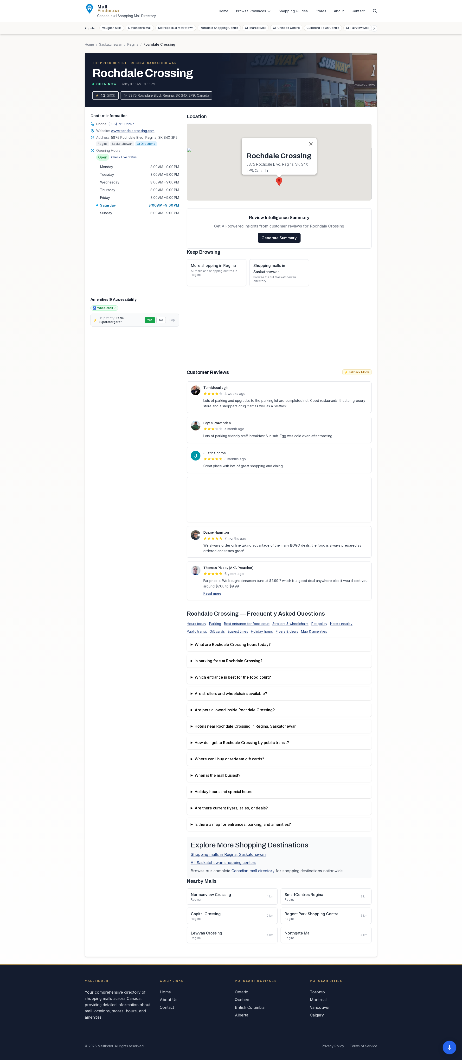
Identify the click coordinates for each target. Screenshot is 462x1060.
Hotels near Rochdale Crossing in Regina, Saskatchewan (245, 726)
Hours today (196, 624)
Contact (358, 11)
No (161, 320)
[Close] (311, 144)
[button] (279, 181)
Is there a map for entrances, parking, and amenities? (243, 824)
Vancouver (320, 1007)
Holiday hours (262, 631)
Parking (215, 624)
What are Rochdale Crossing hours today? (233, 644)
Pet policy (319, 624)
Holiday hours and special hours (223, 791)
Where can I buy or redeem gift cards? (229, 759)
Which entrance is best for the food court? (233, 677)
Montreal (318, 999)
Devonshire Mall (139, 28)
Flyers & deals (287, 631)
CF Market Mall (255, 28)
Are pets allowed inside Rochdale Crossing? (235, 709)
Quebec (242, 999)
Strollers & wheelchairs (290, 624)
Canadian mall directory (253, 870)
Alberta (241, 1015)
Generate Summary (279, 237)
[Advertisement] (134, 256)
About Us (168, 999)
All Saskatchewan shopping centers (223, 862)
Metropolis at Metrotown (175, 28)
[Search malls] (374, 11)
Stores (320, 11)
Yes (150, 320)
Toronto (317, 992)
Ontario (241, 992)
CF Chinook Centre (286, 28)
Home (223, 11)
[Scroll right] (374, 28)
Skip (172, 320)
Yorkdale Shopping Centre (219, 28)
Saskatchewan (110, 44)
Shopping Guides (293, 11)
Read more (212, 593)
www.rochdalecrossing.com (132, 131)
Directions (148, 143)
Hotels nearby (341, 624)
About (339, 11)
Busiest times (238, 631)
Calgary (317, 1015)
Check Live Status (124, 157)
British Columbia (249, 1007)
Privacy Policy (333, 1046)
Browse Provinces (251, 11)
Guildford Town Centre (323, 28)
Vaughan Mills (112, 28)
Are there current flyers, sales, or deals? (231, 808)
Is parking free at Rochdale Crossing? (229, 660)
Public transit (197, 631)
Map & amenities (314, 631)
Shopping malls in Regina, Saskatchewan (228, 854)
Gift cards (217, 631)
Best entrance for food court (247, 624)
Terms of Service (363, 1046)
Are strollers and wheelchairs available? (231, 693)
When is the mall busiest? (217, 775)
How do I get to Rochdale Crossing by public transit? (242, 742)
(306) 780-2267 (121, 124)
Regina (132, 44)
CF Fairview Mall (357, 28)
